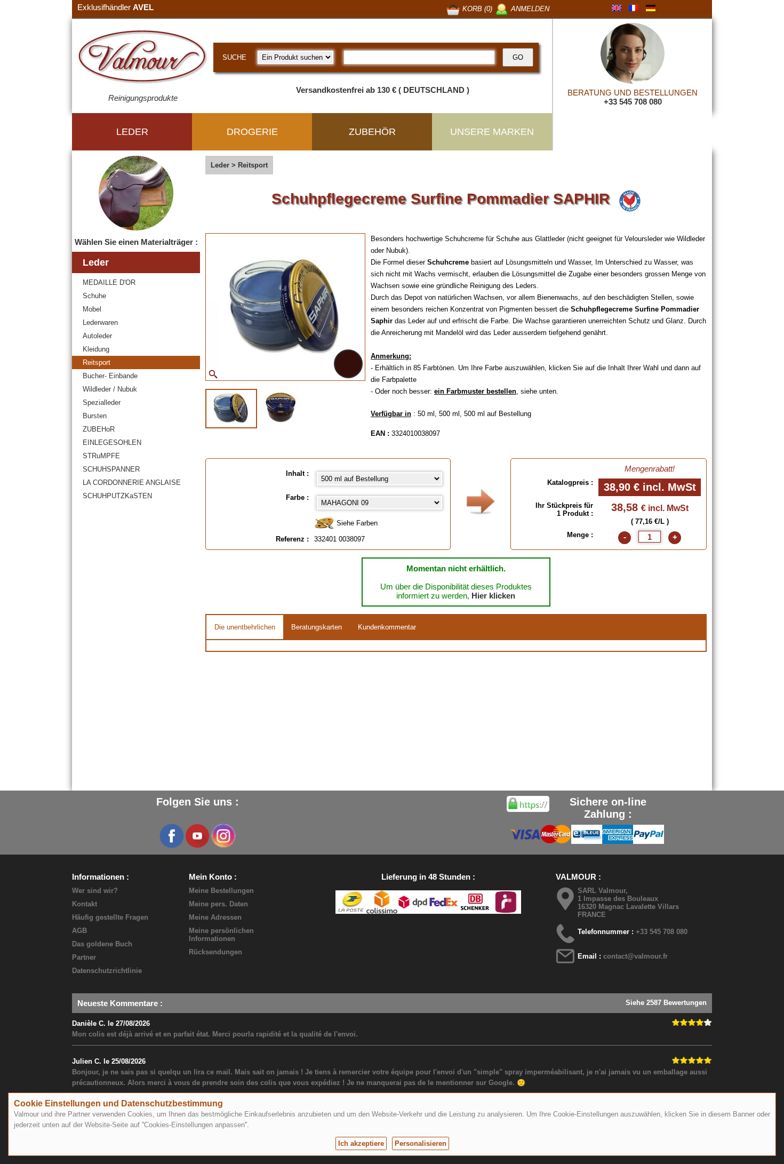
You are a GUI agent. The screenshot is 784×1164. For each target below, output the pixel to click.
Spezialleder (102, 402)
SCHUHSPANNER (111, 469)
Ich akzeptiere (361, 1143)
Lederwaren (100, 322)
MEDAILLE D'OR (109, 282)
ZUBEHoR (99, 429)
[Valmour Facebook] (172, 836)
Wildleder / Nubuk (110, 389)
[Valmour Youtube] (197, 836)
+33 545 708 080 (633, 101)
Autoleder (97, 336)
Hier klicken (493, 595)
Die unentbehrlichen (244, 627)
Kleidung (96, 349)
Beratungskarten (316, 627)
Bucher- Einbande (110, 376)
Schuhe (94, 296)
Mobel (92, 309)
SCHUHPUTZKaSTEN (117, 496)
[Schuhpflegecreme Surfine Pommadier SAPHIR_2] (281, 407)
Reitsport (96, 362)
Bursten (95, 416)
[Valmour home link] (142, 58)
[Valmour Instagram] (223, 836)
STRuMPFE (101, 456)
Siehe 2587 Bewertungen (666, 1003)
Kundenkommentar (387, 627)
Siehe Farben (356, 523)
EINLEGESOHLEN (112, 443)
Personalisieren (420, 1143)
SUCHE (234, 57)
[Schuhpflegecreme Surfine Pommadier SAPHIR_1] (231, 408)
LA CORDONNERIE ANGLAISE (132, 483)
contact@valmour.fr (635, 956)
